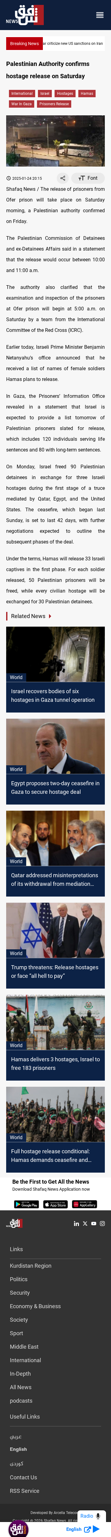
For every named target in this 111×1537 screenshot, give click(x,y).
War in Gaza (21, 104)
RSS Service (24, 1491)
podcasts (21, 1400)
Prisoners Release (54, 104)
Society (19, 1319)
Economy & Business (35, 1306)
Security (20, 1292)
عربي (16, 1437)
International (22, 93)
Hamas (87, 93)
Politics (18, 1279)
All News (20, 1387)
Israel (44, 93)
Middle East (24, 1346)
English (18, 1450)
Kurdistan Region (30, 1265)
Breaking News (24, 43)
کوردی (16, 1464)
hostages (65, 93)
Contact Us (23, 1477)
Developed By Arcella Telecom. (56, 1513)
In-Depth (20, 1373)
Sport (16, 1333)
